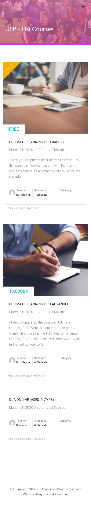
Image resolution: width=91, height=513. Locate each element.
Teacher (21, 190)
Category (65, 190)
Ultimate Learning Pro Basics (36, 142)
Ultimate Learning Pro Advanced (39, 304)
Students (40, 190)
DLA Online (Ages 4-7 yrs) (31, 400)
